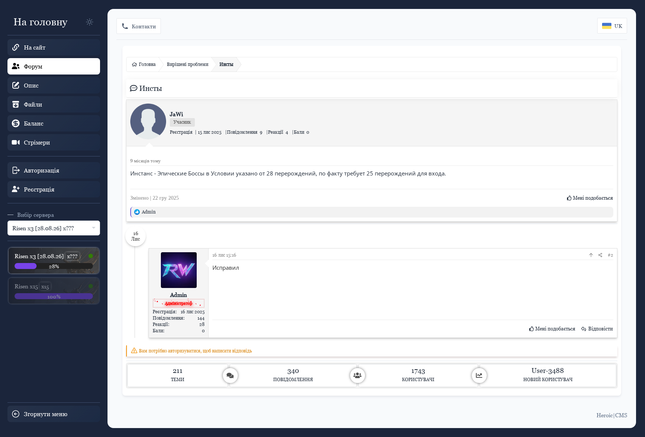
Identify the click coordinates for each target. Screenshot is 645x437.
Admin (149, 212)
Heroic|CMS (611, 415)
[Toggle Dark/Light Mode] (89, 22)
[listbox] (53, 228)
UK (618, 26)
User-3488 (548, 370)
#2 (610, 255)
